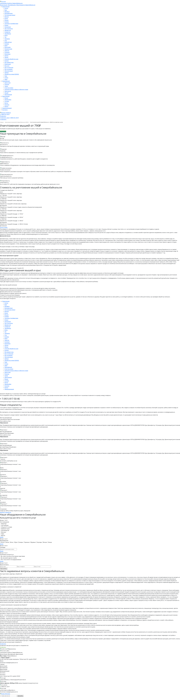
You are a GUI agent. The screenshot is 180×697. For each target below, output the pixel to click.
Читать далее (3, 227)
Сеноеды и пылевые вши (11, 23)
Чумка (6, 86)
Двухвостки (7, 30)
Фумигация (7, 64)
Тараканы (7, 39)
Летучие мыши (8, 71)
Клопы (6, 8)
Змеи (5, 79)
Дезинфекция (6, 81)
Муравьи (6, 11)
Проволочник (8, 49)
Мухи (5, 45)
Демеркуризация (7, 108)
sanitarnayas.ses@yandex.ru (7, 690)
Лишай (6, 93)
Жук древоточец (9, 62)
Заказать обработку (5, 512)
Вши (5, 10)
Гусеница (6, 52)
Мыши (6, 98)
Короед (6, 61)
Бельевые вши (8, 13)
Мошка (6, 20)
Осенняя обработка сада (11, 59)
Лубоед (6, 72)
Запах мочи (7, 91)
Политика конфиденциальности (9, 662)
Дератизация (5, 96)
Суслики (6, 101)
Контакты (5, 110)
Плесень (6, 84)
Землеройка (7, 99)
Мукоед (6, 17)
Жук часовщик (8, 69)
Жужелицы (7, 54)
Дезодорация (8, 94)
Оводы (6, 57)
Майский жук (8, 42)
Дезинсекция (5, 6)
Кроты (6, 103)
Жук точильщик (8, 67)
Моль (6, 35)
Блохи (6, 18)
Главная (2, 122)
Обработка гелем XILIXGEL (11, 74)
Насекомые (7, 27)
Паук (5, 76)
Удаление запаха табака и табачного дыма (16, 89)
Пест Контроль (8, 28)
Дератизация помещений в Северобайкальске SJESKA (17, 122)
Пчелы (6, 77)
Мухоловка (7, 47)
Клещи (6, 25)
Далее (1, 537)
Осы (5, 40)
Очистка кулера (8, 88)
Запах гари (7, 82)
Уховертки (7, 32)
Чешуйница (7, 33)
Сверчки (6, 50)
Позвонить (3, 116)
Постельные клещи (9, 15)
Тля (5, 37)
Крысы (6, 106)
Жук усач (6, 66)
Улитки (6, 55)
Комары (6, 44)
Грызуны (6, 104)
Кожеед (6, 22)
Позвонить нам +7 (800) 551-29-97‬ (9, 118)
